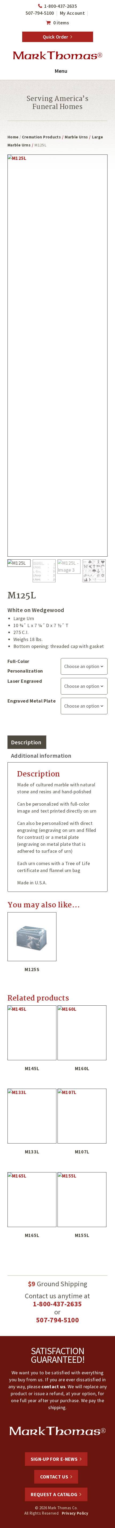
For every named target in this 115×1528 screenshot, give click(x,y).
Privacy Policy (75, 1513)
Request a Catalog (54, 1494)
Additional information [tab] (41, 755)
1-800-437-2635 (60, 6)
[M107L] (81, 1116)
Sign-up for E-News (54, 1459)
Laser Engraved (24, 681)
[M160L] (81, 1032)
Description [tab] (26, 742)
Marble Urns (76, 136)
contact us (53, 1386)
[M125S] (31, 936)
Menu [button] (61, 70)
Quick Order (55, 37)
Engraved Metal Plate (31, 701)
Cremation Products (41, 136)
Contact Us (54, 1477)
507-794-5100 (39, 13)
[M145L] (31, 1032)
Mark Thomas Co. (57, 55)
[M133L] (31, 1116)
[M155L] (81, 1199)
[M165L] (31, 1199)
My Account (72, 13)
